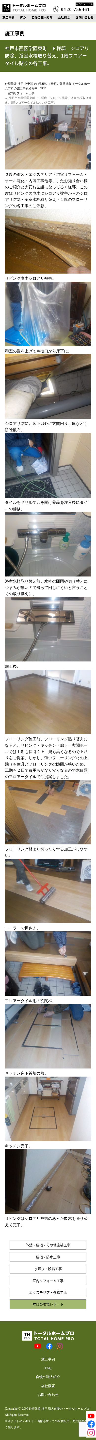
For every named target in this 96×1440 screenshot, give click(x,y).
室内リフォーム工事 (21, 93)
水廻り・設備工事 (48, 1268)
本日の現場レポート (48, 1304)
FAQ (23, 17)
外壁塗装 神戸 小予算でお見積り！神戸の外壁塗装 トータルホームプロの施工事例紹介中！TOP (47, 86)
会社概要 (64, 17)
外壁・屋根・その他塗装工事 (48, 1244)
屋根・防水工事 (48, 1256)
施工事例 (8, 17)
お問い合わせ (85, 17)
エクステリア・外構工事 (48, 1292)
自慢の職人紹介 (42, 17)
